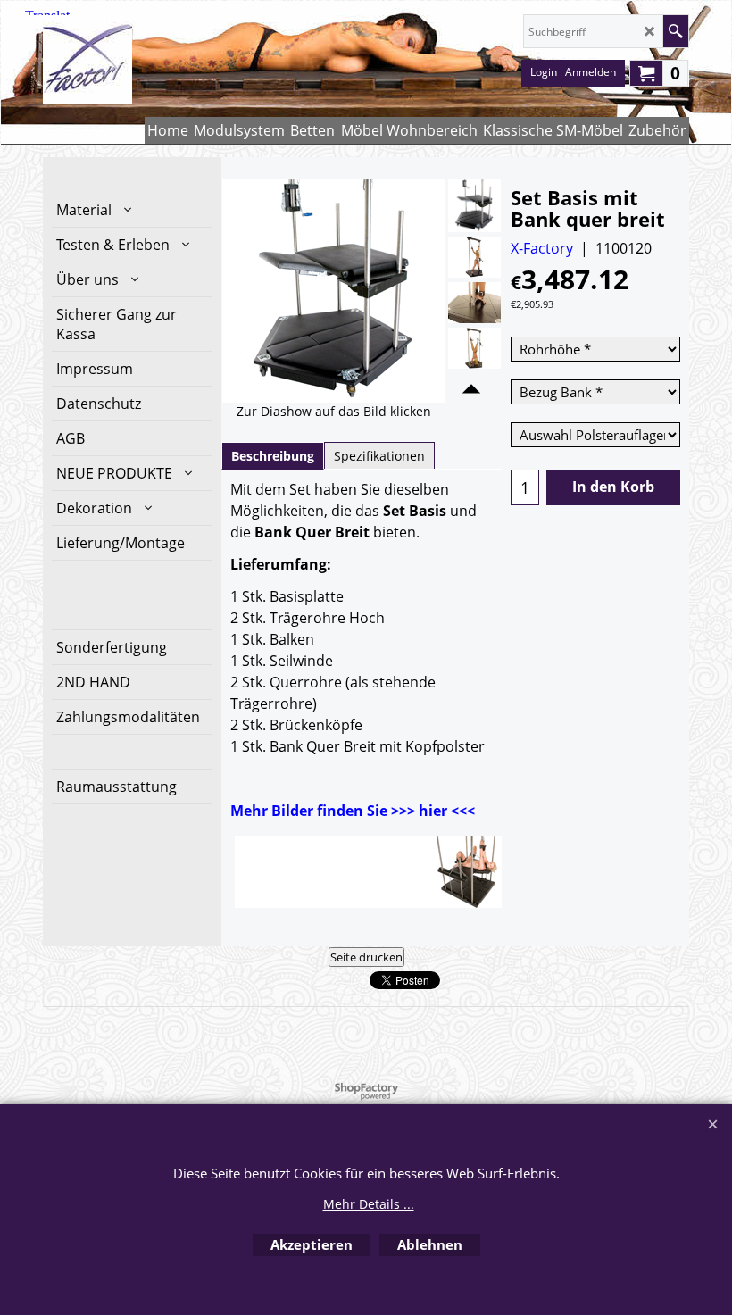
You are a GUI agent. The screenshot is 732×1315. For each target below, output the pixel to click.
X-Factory (542, 248)
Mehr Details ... (368, 1203)
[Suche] (675, 31)
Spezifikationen (379, 455)
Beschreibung (272, 455)
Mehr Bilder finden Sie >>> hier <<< (352, 810)
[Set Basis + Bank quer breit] (474, 205)
